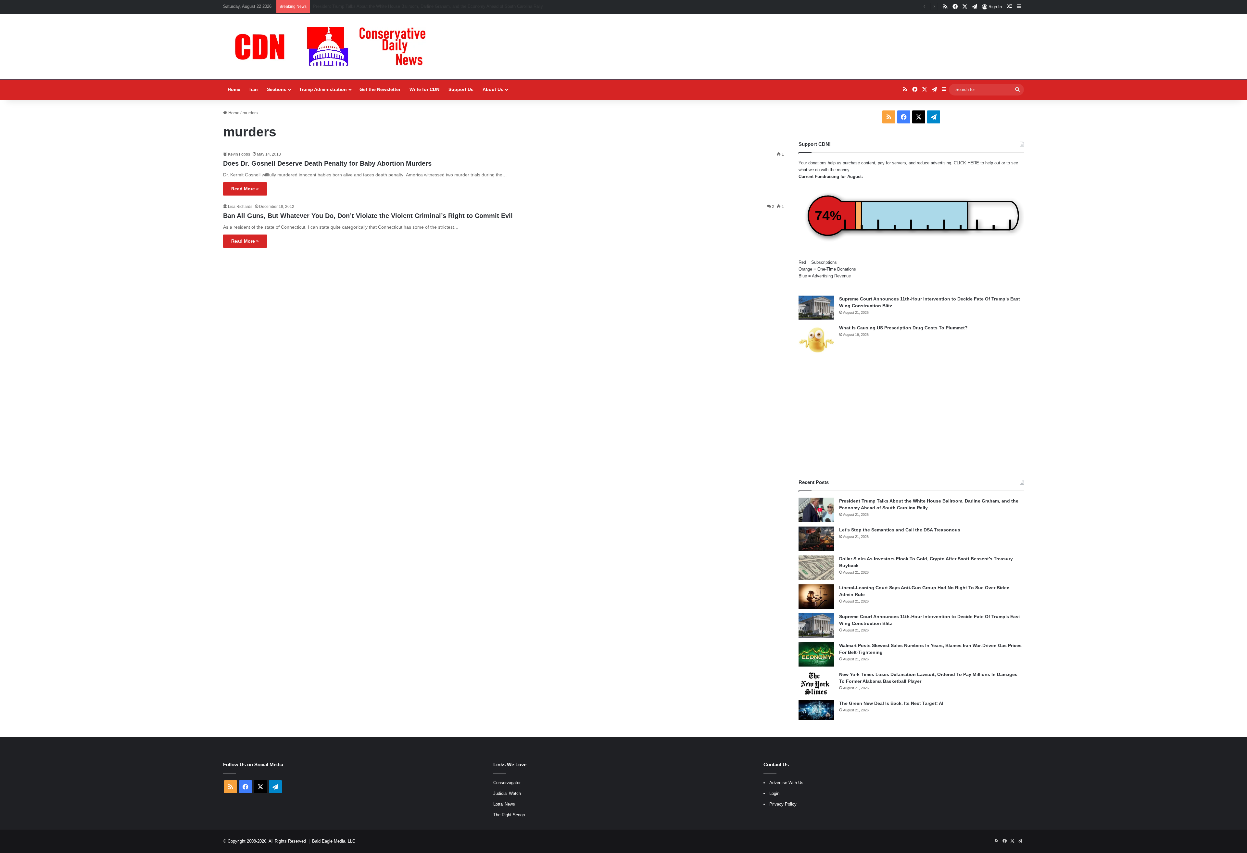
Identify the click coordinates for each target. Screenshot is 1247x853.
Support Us (460, 89)
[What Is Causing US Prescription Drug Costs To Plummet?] (816, 340)
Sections (276, 89)
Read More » (245, 188)
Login (774, 793)
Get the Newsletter (379, 89)
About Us (493, 89)
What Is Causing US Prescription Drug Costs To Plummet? (903, 327)
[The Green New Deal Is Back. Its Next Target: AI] (816, 710)
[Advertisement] (911, 417)
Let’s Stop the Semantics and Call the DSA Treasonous (365, 6)
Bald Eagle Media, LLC (333, 841)
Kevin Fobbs (239, 154)
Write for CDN (424, 89)
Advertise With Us (786, 782)
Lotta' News (504, 804)
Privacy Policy (783, 804)
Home (234, 89)
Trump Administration (323, 89)
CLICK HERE (966, 162)
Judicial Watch (507, 793)
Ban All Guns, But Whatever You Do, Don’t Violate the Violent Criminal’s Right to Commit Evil (368, 215)
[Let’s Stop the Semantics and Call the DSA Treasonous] (816, 539)
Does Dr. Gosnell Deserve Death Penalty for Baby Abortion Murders (327, 163)
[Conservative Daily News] (333, 46)
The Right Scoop (509, 814)
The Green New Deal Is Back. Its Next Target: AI (891, 703)
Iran (253, 89)
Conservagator (507, 782)
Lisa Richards (240, 206)
